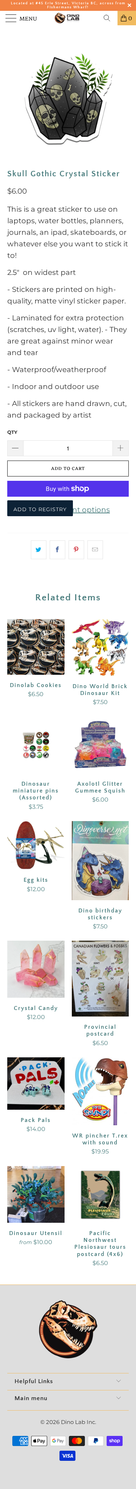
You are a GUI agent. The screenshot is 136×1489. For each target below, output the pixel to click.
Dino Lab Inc (78, 1422)
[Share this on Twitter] (38, 549)
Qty (12, 432)
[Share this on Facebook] (57, 549)
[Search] (109, 18)
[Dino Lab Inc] (68, 18)
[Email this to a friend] (95, 549)
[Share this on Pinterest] (76, 549)
